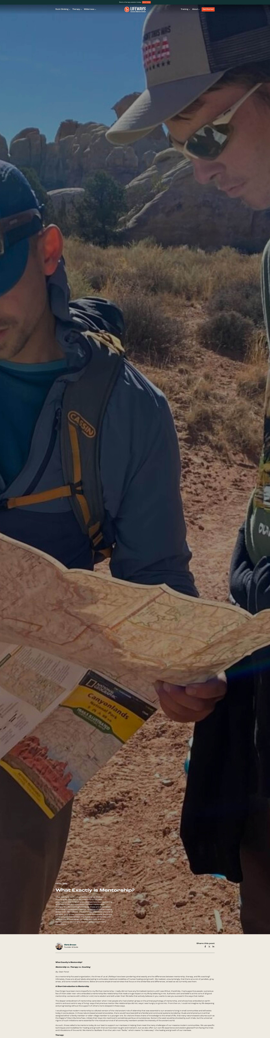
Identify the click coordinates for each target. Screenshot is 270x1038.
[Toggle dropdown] (69, 9)
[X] (209, 946)
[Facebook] (205, 946)
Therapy (76, 9)
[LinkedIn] (213, 946)
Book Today (146, 2)
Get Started (208, 9)
